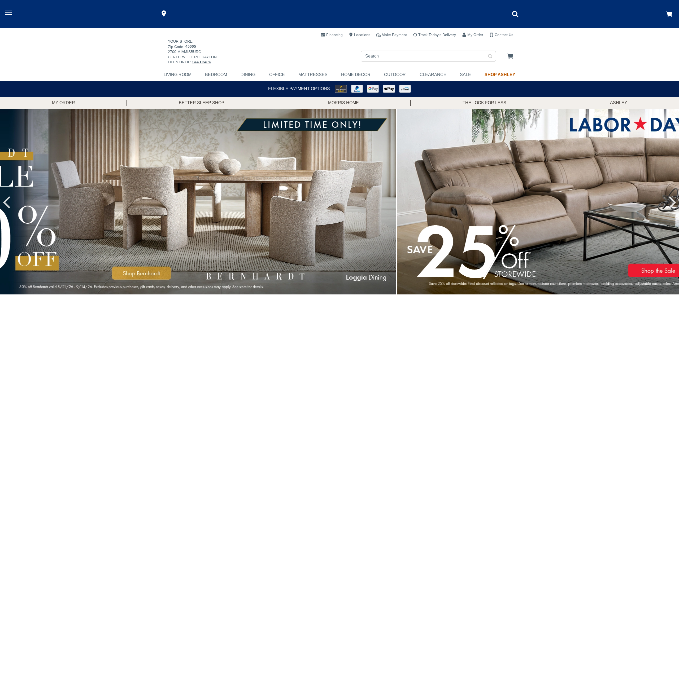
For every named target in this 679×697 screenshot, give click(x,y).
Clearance (433, 74)
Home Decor (356, 74)
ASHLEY (618, 102)
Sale (465, 74)
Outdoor (395, 74)
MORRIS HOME (343, 102)
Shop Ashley (500, 74)
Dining (248, 74)
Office (277, 74)
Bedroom (216, 74)
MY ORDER (63, 102)
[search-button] (490, 56)
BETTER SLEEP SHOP (201, 102)
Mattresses (313, 74)
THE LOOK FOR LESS (484, 102)
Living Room (177, 74)
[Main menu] (9, 13)
